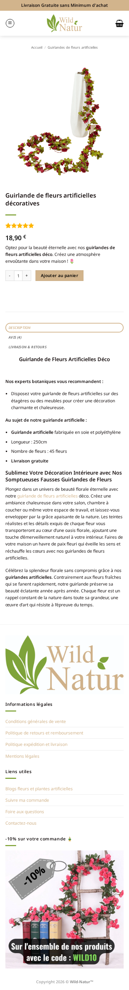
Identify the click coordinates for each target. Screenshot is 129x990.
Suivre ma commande (27, 800)
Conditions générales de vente (35, 721)
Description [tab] (19, 327)
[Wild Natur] (64, 23)
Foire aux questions (24, 812)
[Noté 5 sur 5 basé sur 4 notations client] (64, 225)
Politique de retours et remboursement (44, 733)
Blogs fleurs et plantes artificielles (39, 789)
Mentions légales (22, 756)
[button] (10, 23)
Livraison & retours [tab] (28, 347)
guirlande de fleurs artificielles (47, 496)
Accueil (36, 47)
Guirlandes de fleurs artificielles (73, 47)
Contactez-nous (21, 823)
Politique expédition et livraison (36, 744)
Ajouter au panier (59, 275)
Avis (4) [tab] (15, 337)
